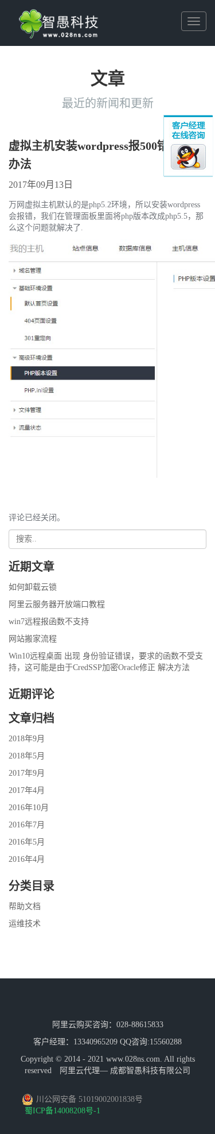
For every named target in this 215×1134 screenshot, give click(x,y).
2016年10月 (29, 807)
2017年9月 (27, 773)
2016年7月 (27, 824)
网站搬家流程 (33, 638)
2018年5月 (27, 756)
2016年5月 (27, 842)
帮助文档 (25, 906)
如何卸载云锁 (33, 587)
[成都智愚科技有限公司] (58, 14)
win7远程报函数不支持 (49, 621)
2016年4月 (27, 859)
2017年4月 (27, 790)
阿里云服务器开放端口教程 (57, 604)
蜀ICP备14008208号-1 (62, 1110)
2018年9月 (27, 738)
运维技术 (25, 923)
